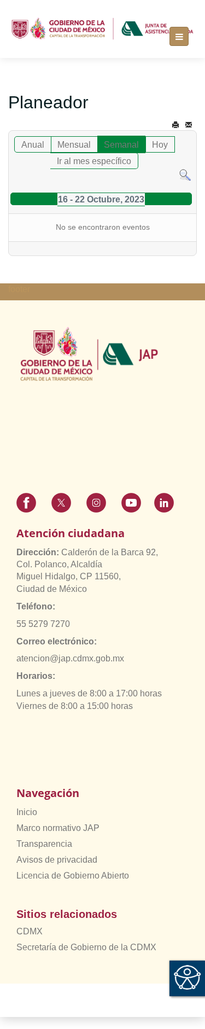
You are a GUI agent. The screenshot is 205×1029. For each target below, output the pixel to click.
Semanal (121, 144)
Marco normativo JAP (57, 828)
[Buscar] (185, 174)
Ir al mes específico (94, 161)
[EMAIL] (188, 125)
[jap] (102, 29)
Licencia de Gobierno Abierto (72, 875)
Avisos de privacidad (56, 859)
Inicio (26, 812)
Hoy (160, 144)
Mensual (74, 144)
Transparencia (44, 843)
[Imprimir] (175, 125)
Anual (32, 144)
